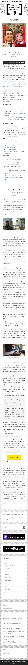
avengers (20, 618)
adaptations (10, 618)
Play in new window (11, 64)
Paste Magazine (16, 231)
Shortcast (6, 592)
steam (22, 636)
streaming (5, 639)
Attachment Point (10, 132)
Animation (15, 618)
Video (5, 595)
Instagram (7, 153)
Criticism (16, 623)
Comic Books (12, 621)
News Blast (7, 571)
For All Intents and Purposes (11, 2)
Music (4, 633)
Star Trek (13, 636)
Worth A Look (8, 580)
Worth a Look (14, 190)
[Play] (4, 62)
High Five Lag (14, 52)
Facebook (11, 149)
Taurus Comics (6, 653)
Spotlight (7, 574)
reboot (4, 636)
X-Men (20, 642)
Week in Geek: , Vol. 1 (13, 108)
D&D (20, 623)
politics (22, 634)
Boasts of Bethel (9, 565)
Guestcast (6, 583)
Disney (8, 626)
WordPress (18, 661)
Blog (5, 563)
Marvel (9, 631)
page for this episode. (10, 147)
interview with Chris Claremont (15, 452)
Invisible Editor (18, 54)
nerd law (6, 634)
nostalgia (18, 634)
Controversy (6, 623)
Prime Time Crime (10, 127)
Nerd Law (7, 568)
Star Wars (18, 636)
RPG (7, 636)
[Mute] (19, 62)
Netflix (10, 634)
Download (19, 64)
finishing (5, 268)
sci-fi (9, 636)
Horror (13, 628)
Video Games (13, 642)
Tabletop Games (14, 639)
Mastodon (16, 151)
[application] (14, 62)
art (18, 618)
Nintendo (14, 634)
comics (17, 621)
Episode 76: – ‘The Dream (15, 431)
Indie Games (18, 628)
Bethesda (7, 621)
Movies (21, 631)
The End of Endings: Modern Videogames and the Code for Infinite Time (15, 201)
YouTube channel (17, 142)
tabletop (9, 639)
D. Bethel (17, 192)
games (8, 268)
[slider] (23, 62)
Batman (4, 621)
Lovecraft (4, 631)
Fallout (19, 625)
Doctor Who (14, 626)
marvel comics (13, 631)
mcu (17, 631)
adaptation (5, 618)
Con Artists (7, 589)
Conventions (12, 623)
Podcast (6, 587)
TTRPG (18, 639)
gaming (9, 628)
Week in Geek (8, 577)
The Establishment (15, 357)
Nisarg (14, 663)
